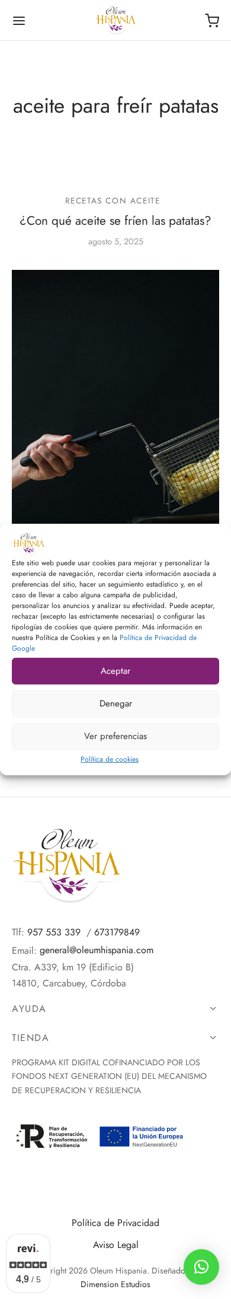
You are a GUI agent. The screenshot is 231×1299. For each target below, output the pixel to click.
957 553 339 (54, 932)
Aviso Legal (116, 1245)
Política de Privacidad (115, 1223)
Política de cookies (110, 759)
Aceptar (115, 670)
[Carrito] (212, 21)
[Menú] (19, 20)
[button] (201, 1267)
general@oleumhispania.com (96, 950)
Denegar (116, 703)
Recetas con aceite (113, 200)
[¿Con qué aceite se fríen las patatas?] (115, 425)
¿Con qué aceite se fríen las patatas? (115, 221)
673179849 (117, 932)
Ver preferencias (115, 736)
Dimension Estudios (115, 1284)
